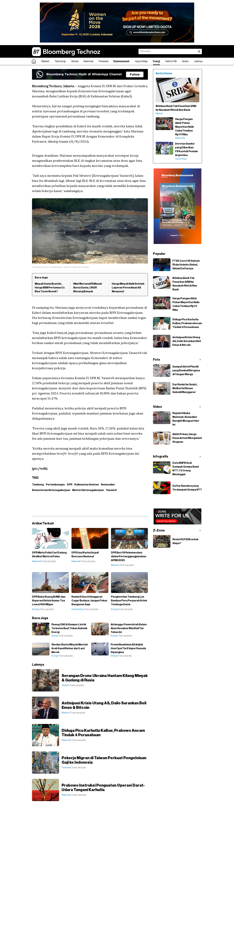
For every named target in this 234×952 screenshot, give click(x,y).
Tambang (38, 484)
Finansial (103, 61)
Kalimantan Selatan (86, 484)
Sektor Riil (171, 61)
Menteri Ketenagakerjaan (88, 490)
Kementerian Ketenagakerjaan (51, 490)
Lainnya (198, 61)
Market (45, 61)
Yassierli (111, 490)
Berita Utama (164, 73)
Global (74, 61)
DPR (69, 484)
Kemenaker (108, 484)
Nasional (88, 61)
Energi (156, 61)
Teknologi (60, 61)
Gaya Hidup (141, 61)
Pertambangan (55, 484)
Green (185, 61)
